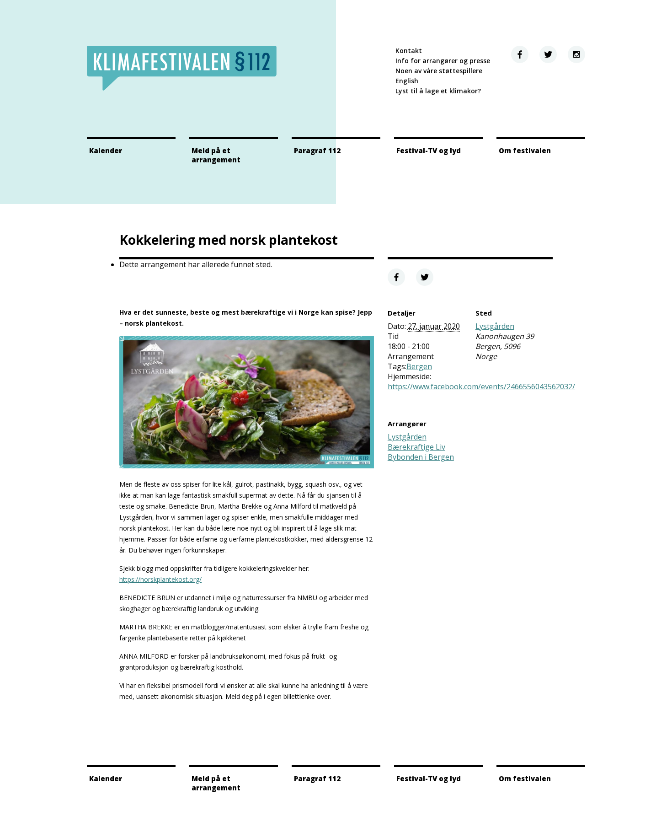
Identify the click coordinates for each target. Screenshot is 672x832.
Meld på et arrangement (216, 155)
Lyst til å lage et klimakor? (438, 90)
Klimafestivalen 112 (182, 68)
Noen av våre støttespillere (438, 70)
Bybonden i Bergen (421, 457)
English (406, 80)
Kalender (105, 150)
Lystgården (494, 326)
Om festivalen (525, 150)
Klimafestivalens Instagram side (576, 54)
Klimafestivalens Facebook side (519, 54)
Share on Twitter (424, 277)
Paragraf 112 (317, 150)
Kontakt (408, 50)
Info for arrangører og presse (442, 60)
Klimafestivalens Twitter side (548, 54)
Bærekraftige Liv (416, 447)
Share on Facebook (396, 277)
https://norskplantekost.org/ (160, 579)
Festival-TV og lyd (428, 150)
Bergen (419, 366)
